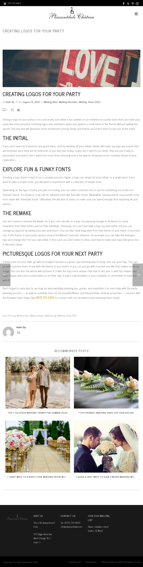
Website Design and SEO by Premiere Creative (121, 562)
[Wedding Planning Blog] (71, 14)
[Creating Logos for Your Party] (71, 68)
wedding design (37, 315)
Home (83, 38)
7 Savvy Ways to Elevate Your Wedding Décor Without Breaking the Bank (38, 477)
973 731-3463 (14, 3)
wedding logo (51, 315)
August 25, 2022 (31, 102)
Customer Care (74, 562)
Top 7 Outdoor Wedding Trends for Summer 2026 (37, 412)
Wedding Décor (95, 38)
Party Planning (9, 315)
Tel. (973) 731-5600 (70, 522)
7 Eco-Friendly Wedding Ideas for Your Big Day (106, 412)
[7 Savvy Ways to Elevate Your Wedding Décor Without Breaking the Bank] (37, 447)
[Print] (20, 109)
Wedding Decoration (68, 102)
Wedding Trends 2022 (89, 102)
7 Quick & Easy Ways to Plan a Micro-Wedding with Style (107, 477)
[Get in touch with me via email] (18, 333)
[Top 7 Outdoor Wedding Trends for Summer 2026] (37, 383)
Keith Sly (10, 102)
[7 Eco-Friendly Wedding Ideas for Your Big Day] (106, 383)
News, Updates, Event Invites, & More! (98, 528)
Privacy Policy (91, 562)
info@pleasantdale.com (71, 526)
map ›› (37, 542)
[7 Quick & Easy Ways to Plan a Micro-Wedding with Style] (106, 447)
